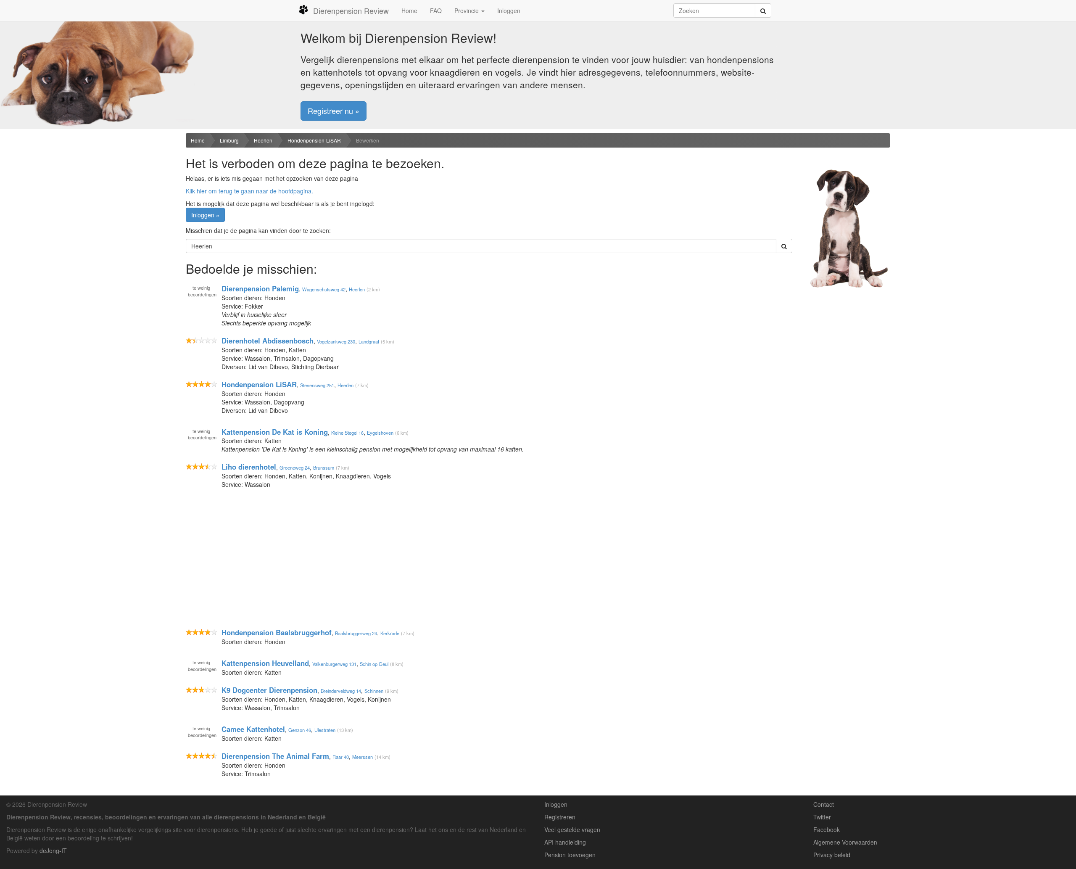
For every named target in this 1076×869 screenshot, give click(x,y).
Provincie (467, 10)
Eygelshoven (380, 432)
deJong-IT (53, 850)
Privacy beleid (831, 855)
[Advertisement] (89, 198)
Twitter (822, 817)
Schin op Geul (374, 663)
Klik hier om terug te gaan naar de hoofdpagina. (249, 191)
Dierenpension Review (351, 10)
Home (409, 10)
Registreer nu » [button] (333, 110)
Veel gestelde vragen (572, 829)
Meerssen (362, 756)
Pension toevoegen (570, 855)
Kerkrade (389, 633)
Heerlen (263, 140)
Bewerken (367, 140)
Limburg (229, 140)
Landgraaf (369, 341)
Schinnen (373, 690)
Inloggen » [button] (205, 215)
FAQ (436, 10)
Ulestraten (324, 729)
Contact (823, 804)
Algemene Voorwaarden (845, 842)
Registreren (559, 817)
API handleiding (565, 842)
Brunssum (323, 467)
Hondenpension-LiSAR (314, 140)
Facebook (826, 829)
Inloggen (508, 10)
